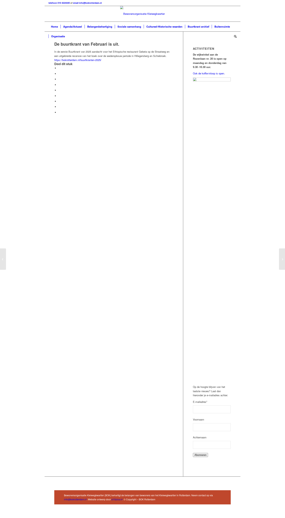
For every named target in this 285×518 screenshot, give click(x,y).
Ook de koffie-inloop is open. (209, 73)
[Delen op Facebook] (59, 68)
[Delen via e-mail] (59, 112)
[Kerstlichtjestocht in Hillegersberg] (3, 259)
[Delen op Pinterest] (59, 85)
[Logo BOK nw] (142, 14)
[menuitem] (54, 26)
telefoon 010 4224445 (59, 2)
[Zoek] (234, 36)
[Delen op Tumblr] (59, 96)
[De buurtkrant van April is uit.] (282, 259)
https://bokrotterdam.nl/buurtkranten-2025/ (77, 60)
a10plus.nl (117, 499)
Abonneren (200, 455)
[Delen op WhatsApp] (59, 79)
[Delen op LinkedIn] (59, 90)
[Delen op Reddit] (59, 107)
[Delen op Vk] (59, 101)
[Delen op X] (59, 74)
